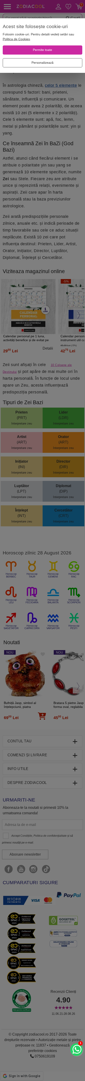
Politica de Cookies (16, 39)
